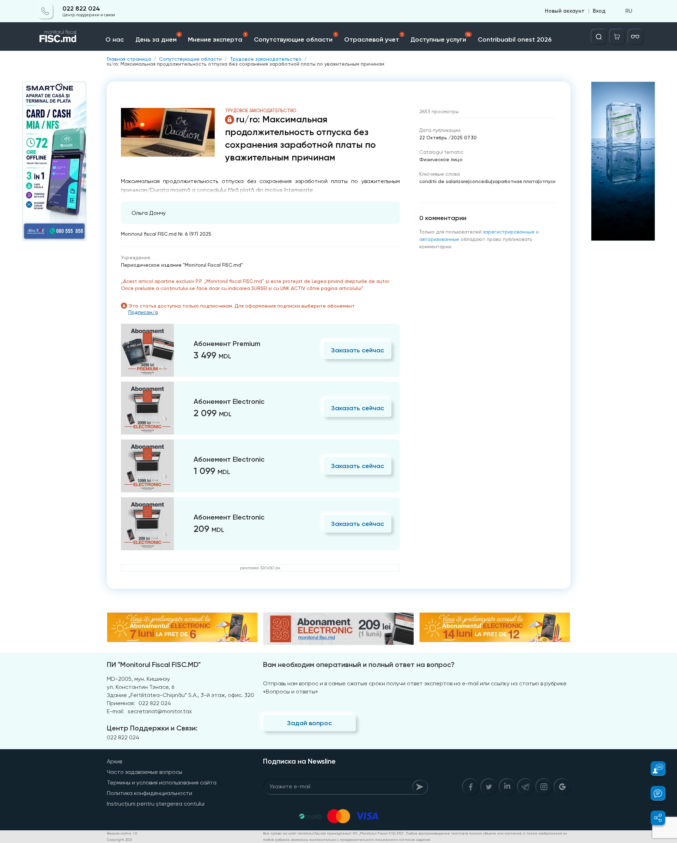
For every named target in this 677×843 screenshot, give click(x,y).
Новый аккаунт (565, 11)
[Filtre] (635, 36)
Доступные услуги (440, 37)
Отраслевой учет (373, 37)
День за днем (158, 37)
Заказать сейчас (357, 350)
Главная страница (129, 58)
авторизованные (439, 239)
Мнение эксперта (217, 37)
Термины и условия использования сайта (161, 782)
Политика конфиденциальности (149, 793)
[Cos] (617, 36)
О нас (114, 39)
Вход (599, 11)
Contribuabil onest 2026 (514, 39)
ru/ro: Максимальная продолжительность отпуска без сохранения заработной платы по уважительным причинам (245, 63)
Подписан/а (143, 312)
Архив (114, 761)
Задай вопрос (309, 723)
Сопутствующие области (295, 37)
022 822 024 (81, 8)
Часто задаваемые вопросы (144, 772)
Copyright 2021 (119, 840)
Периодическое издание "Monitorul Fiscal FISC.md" (182, 265)
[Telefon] (45, 11)
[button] (653, 769)
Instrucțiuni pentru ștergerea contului (156, 803)
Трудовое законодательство (265, 58)
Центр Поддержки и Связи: (152, 728)
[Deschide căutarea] (598, 36)
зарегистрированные (509, 232)
